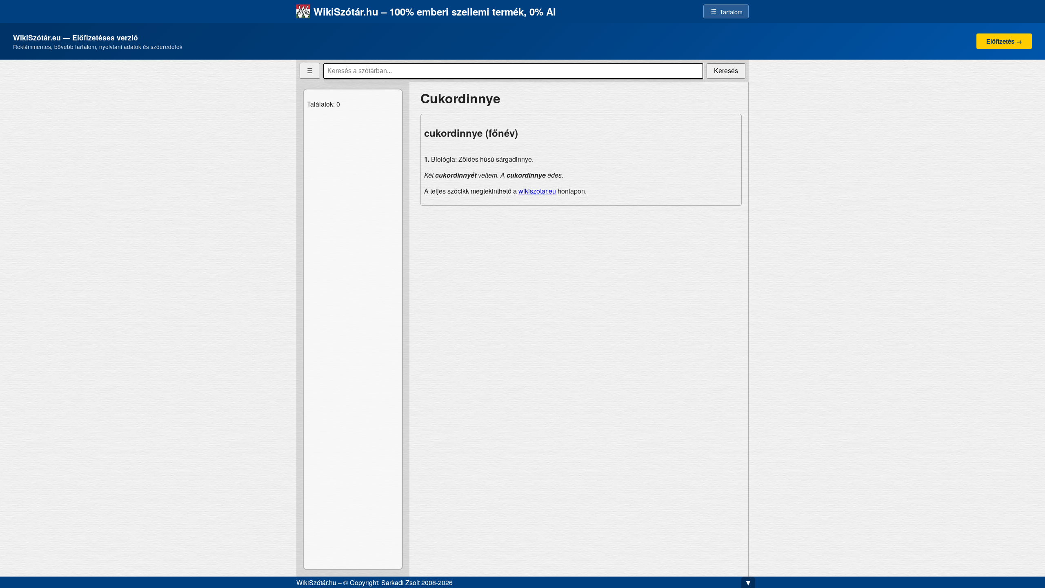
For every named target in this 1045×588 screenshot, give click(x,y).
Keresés (726, 70)
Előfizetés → (1004, 41)
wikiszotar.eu (537, 191)
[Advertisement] (581, 269)
